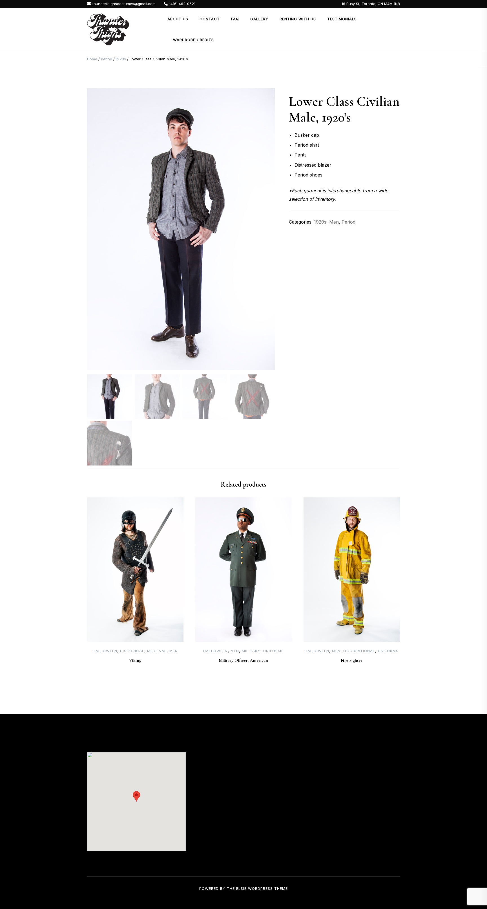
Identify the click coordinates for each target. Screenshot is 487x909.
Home (92, 59)
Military (251, 650)
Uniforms (273, 650)
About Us (177, 19)
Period (106, 59)
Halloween (105, 650)
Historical (132, 650)
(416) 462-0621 (182, 3)
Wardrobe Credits (193, 39)
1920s (121, 59)
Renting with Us (298, 19)
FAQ (235, 19)
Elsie (241, 888)
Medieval (157, 650)
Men (334, 222)
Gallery (259, 19)
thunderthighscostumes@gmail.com (124, 3)
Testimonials (342, 19)
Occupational (359, 650)
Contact (210, 19)
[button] (136, 796)
